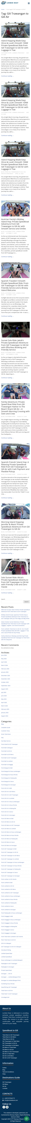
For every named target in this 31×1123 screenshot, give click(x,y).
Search (3, 599)
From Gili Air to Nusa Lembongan (10, 801)
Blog (2, 172)
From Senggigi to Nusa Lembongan (11, 919)
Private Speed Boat (7, 173)
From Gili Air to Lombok (7, 798)
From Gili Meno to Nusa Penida (9, 835)
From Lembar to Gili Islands (8, 879)
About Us (6, 1008)
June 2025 (4, 695)
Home (2, 9)
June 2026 (4, 655)
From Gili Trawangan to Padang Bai (11, 869)
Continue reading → (7, 76)
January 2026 (4, 672)
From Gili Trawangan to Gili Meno (10, 855)
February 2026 (5, 669)
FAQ (2, 737)
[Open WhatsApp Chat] (26, 1118)
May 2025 (4, 699)
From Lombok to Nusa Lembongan (10, 896)
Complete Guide (5, 727)
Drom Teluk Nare (6, 734)
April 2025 (4, 702)
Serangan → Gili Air (6, 973)
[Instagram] (3, 1107)
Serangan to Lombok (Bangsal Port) (11, 980)
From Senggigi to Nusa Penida (9, 923)
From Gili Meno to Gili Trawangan (10, 825)
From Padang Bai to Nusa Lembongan (11, 913)
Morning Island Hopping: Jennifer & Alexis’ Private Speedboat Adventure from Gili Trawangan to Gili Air (15, 525)
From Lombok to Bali (6, 882)
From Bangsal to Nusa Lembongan (10, 771)
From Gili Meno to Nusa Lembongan (11, 832)
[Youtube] (7, 1107)
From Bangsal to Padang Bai (9, 778)
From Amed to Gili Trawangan (9, 744)
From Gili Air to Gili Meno (8, 791)
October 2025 (5, 682)
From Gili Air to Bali (6, 788)
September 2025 (5, 685)
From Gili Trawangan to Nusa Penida (11, 866)
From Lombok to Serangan (8, 909)
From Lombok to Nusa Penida (9, 899)
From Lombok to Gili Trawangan (10, 892)
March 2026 (4, 665)
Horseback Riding (6, 950)
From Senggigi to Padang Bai (9, 926)
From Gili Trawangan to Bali (9, 849)
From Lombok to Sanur (7, 906)
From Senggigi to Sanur (7, 930)
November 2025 (5, 679)
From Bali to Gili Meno (7, 754)
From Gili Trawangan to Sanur (9, 872)
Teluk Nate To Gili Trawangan (9, 994)
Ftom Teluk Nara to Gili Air (8, 940)
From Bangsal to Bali (7, 768)
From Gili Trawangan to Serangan (10, 876)
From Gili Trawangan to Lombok (10, 859)
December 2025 (5, 675)
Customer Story (6, 53)
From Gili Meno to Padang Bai (9, 838)
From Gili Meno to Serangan (9, 845)
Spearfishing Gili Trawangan (9, 987)
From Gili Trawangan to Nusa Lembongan (12, 862)
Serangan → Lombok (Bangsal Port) (11, 977)
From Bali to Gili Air (6, 751)
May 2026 (4, 658)
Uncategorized (5, 997)
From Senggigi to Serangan (8, 933)
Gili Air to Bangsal (6, 943)
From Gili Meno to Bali (7, 818)
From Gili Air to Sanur (7, 812)
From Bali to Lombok (6, 761)
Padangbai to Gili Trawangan (9, 963)
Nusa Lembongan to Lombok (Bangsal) (11, 960)
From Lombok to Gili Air (7, 886)
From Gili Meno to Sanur (8, 842)
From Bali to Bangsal (7, 747)
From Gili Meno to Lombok (8, 828)
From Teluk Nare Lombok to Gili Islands (12, 936)
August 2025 (4, 689)
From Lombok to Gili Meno (8, 889)
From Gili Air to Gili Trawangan (9, 795)
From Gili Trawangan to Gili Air (15, 172)
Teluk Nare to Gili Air (7, 990)
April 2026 (4, 662)
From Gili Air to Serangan (8, 815)
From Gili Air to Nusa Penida (9, 805)
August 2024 (4, 716)
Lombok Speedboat (6, 957)
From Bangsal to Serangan (8, 785)
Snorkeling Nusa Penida (7, 983)
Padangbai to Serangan (7, 967)
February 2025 (5, 709)
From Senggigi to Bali (7, 916)
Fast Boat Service (6, 741)
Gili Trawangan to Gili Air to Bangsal (11, 946)
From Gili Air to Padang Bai (8, 808)
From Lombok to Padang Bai (9, 903)
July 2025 (3, 692)
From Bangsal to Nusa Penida (9, 774)
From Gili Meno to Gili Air (8, 822)
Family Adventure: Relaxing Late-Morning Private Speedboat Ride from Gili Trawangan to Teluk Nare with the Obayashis (15, 637)
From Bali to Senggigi (7, 764)
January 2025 (4, 712)
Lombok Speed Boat (18, 53)
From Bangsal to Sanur (7, 781)
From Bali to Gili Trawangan (9, 758)
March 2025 (4, 706)
